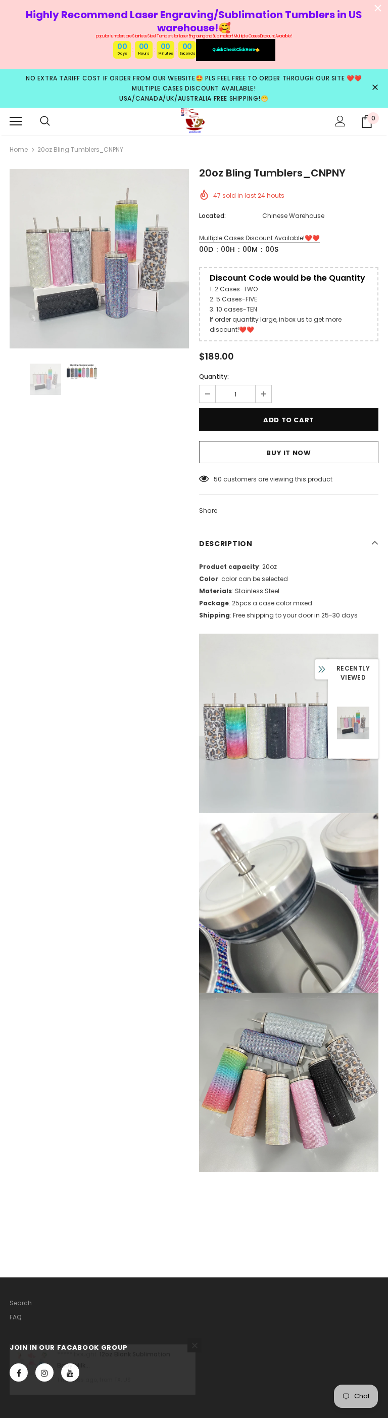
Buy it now (288, 453)
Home (19, 149)
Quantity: (214, 376)
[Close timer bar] (378, 8)
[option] (99, 258)
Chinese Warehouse (293, 215)
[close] (375, 88)
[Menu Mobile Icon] (16, 121)
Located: (212, 215)
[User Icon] (340, 121)
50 (218, 479)
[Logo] (194, 121)
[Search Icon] (45, 121)
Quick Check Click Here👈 (235, 50)
